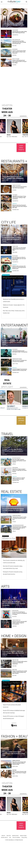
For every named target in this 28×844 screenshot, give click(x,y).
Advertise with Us (4, 837)
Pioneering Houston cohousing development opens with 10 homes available (19, 528)
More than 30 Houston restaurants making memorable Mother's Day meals (12, 567)
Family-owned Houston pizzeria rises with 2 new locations (19, 187)
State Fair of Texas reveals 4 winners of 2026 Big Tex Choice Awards (19, 470)
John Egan (14, 521)
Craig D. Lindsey (5, 345)
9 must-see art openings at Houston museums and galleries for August (19, 613)
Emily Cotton (14, 45)
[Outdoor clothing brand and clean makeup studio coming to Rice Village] (6, 63)
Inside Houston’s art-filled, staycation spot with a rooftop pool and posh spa (19, 42)
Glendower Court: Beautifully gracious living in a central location (13, 300)
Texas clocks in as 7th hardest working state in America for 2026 (19, 249)
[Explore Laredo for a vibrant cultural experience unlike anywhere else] (6, 480)
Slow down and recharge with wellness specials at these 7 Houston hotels (19, 763)
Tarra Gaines (14, 616)
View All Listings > (21, 420)
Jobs (10, 837)
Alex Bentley (14, 55)
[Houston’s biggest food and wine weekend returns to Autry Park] (6, 371)
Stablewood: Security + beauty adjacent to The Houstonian (13, 306)
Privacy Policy (24, 837)
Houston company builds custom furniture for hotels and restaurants (19, 662)
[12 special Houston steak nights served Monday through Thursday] (14, 18)
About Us (3, 835)
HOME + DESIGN (13, 636)
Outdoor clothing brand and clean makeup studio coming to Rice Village (19, 61)
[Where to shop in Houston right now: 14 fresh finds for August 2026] (6, 774)
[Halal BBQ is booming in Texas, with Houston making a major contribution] (6, 198)
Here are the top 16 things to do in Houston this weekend (19, 361)
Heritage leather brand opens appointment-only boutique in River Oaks (13, 753)
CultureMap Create (15, 209)
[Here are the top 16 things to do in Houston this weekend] (6, 363)
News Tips (9, 835)
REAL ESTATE (11, 492)
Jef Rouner (14, 531)
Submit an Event (15, 835)
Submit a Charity (23, 835)
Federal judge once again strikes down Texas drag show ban (19, 32)
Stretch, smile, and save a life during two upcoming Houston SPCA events (19, 267)
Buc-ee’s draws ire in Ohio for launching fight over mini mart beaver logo (19, 258)
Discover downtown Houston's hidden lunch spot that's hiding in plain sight (19, 206)
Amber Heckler (14, 252)
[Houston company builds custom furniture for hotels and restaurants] (6, 664)
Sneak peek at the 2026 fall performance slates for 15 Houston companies (13, 603)
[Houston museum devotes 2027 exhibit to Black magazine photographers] (6, 624)
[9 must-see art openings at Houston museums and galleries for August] (6, 614)
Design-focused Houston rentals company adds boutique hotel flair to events (19, 672)
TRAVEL (7, 434)
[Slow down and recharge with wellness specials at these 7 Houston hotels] (6, 764)
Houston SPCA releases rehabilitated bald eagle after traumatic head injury (14, 711)
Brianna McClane (5, 26)
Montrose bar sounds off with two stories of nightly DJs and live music (13, 342)
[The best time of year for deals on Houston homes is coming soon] (6, 519)
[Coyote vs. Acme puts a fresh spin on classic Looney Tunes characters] (6, 53)
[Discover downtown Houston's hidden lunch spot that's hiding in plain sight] (6, 207)
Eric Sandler (14, 64)
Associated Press (15, 34)
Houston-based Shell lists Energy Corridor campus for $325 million (13, 509)
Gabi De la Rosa (15, 766)
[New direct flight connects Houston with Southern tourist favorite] (6, 462)
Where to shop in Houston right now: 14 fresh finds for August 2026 (19, 773)
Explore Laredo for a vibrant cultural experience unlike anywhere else (18, 479)
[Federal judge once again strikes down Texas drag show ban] (6, 34)
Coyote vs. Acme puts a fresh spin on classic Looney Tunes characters (19, 52)
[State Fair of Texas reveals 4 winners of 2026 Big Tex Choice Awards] (6, 471)
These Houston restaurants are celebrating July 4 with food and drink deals (14, 561)
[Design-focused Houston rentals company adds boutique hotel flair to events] (6, 673)
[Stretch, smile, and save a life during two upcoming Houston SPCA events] (6, 268)
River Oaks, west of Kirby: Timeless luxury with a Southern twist (14, 312)
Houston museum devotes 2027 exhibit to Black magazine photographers (19, 623)
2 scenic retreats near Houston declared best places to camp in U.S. (12, 451)
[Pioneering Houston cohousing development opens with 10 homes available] (6, 529)
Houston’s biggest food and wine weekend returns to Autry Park (19, 370)
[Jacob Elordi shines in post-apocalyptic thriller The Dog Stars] (6, 353)
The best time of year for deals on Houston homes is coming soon (19, 518)
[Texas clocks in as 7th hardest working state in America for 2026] (6, 250)
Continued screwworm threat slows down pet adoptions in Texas (11, 239)
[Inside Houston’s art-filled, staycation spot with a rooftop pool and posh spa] (6, 43)
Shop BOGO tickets (21, 148)
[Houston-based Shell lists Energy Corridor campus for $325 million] (14, 504)
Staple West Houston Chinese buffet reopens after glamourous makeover (13, 178)
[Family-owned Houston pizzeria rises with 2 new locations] (6, 189)
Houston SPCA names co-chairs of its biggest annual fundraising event (13, 717)
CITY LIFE (8, 222)
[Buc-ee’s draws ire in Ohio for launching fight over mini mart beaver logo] (6, 260)
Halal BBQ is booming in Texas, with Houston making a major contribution (19, 197)
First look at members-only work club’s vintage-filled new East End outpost (13, 653)
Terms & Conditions (16, 837)
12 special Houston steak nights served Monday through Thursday (13, 24)
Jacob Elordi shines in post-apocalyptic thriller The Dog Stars (19, 351)
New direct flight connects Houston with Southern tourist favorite (19, 461)
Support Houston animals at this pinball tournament (12, 706)
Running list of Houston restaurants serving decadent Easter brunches (12, 573)
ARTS (5, 586)
